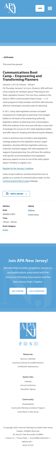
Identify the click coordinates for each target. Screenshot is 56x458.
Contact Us (9, 438)
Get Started (17, 291)
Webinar (31, 210)
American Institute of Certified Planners (28, 362)
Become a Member (28, 359)
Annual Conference (28, 385)
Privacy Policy (22, 438)
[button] (20, 344)
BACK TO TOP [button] (28, 445)
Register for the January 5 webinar (18, 168)
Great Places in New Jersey (28, 412)
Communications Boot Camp (16, 181)
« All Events (8, 57)
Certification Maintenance (28, 366)
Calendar (28, 381)
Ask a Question (36, 291)
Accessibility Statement (39, 438)
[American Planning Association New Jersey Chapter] (10, 8)
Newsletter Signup (28, 389)
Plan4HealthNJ (28, 404)
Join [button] (40, 8)
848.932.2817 (27, 441)
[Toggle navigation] (50, 8)
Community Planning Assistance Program (28, 408)
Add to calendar (16, 193)
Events (5, 230)
